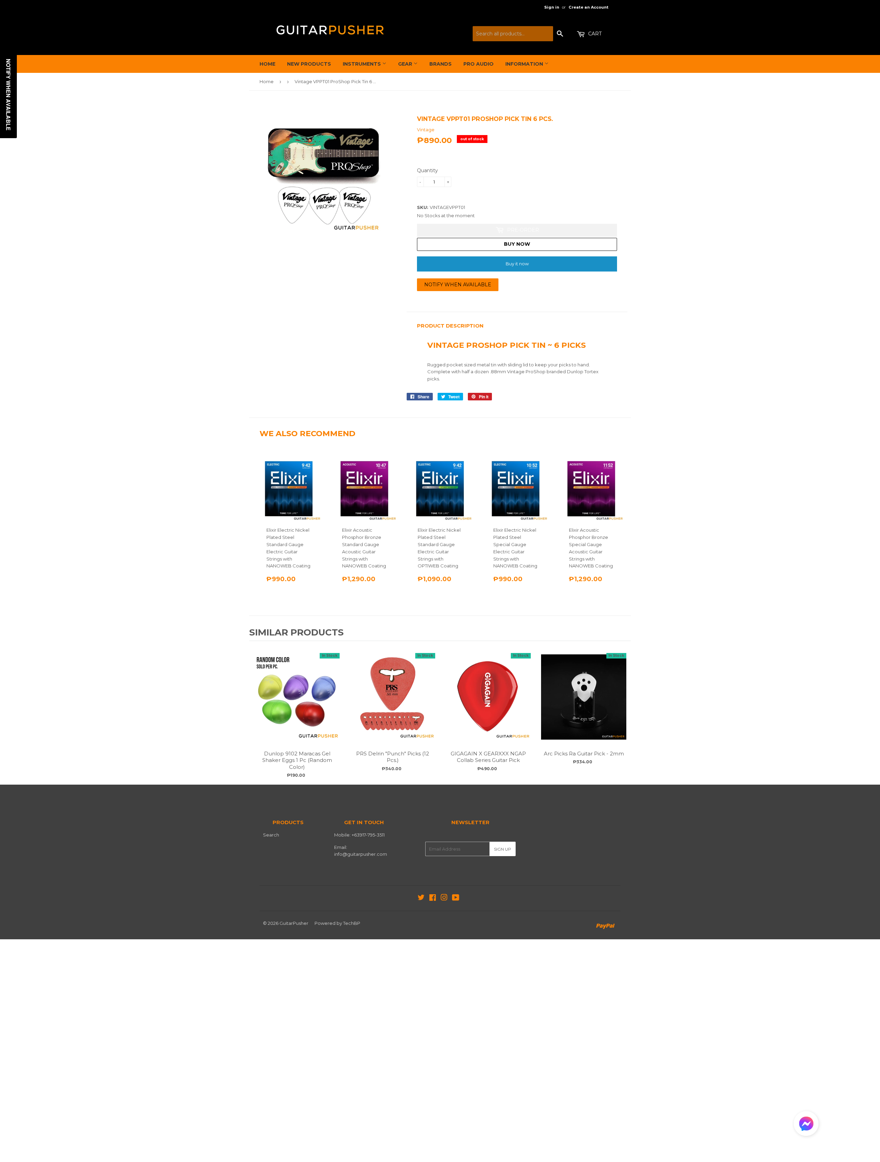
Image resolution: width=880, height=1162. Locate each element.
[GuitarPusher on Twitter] (421, 898)
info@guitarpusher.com (360, 854)
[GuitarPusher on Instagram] (444, 898)
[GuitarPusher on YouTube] (455, 898)
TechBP (351, 923)
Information (524, 64)
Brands (440, 64)
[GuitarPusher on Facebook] (432, 898)
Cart (594, 34)
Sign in (551, 7)
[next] (624, 712)
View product (297, 704)
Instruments (362, 64)
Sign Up (502, 849)
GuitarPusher (293, 923)
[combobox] (513, 33)
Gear (406, 64)
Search (271, 835)
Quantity (427, 170)
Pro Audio (478, 64)
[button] (806, 1125)
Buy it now (517, 263)
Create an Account (588, 7)
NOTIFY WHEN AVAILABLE (457, 284)
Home (267, 64)
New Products (309, 64)
